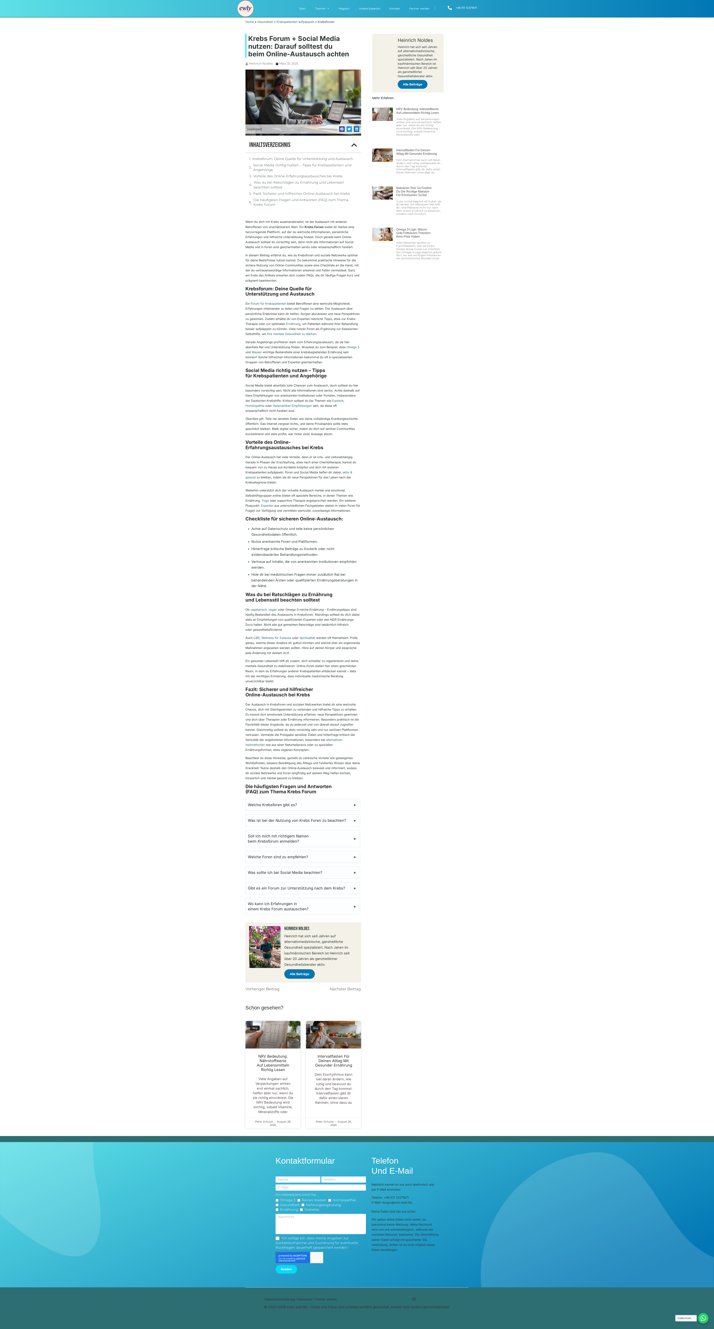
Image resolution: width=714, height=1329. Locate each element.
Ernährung (293, 324)
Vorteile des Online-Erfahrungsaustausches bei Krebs (297, 176)
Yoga (265, 500)
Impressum (305, 1299)
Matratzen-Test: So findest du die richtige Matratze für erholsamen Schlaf (413, 191)
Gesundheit (265, 22)
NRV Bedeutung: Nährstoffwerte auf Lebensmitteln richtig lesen (273, 1063)
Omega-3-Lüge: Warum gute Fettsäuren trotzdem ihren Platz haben (413, 233)
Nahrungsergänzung (323, 1205)
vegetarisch (258, 609)
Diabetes (311, 1210)
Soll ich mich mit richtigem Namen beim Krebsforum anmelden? (278, 839)
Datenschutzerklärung (280, 1299)
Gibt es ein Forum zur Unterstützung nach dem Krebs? (296, 888)
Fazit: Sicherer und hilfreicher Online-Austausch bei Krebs (301, 194)
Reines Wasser (314, 1200)
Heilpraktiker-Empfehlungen (292, 406)
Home (249, 22)
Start (302, 8)
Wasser (257, 352)
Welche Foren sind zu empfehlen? (278, 857)
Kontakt (395, 8)
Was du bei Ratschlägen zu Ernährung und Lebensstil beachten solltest (299, 184)
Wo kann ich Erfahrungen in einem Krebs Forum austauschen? (278, 906)
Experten (267, 505)
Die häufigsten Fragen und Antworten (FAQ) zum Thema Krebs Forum (300, 202)
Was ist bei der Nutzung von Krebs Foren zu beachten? (297, 820)
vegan (272, 609)
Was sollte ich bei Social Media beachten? (285, 872)
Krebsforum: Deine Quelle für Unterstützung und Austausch (303, 159)
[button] (342, 129)
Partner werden (419, 8)
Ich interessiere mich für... (297, 1195)
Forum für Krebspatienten (268, 303)
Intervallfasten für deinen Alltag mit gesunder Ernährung (333, 1060)
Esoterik (338, 401)
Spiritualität (307, 638)
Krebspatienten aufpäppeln (295, 22)
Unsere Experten (369, 8)
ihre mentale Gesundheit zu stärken (291, 334)
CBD (256, 638)
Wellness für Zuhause (276, 638)
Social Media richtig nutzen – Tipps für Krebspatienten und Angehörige (302, 167)
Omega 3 (353, 347)
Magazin (344, 8)
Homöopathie (254, 406)
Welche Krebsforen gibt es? (272, 805)
